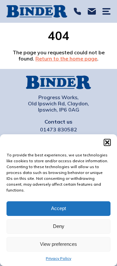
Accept (58, 208)
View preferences (58, 244)
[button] (107, 142)
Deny (58, 226)
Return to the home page (66, 58)
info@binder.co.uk (92, 11)
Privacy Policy (58, 258)
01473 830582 (77, 11)
